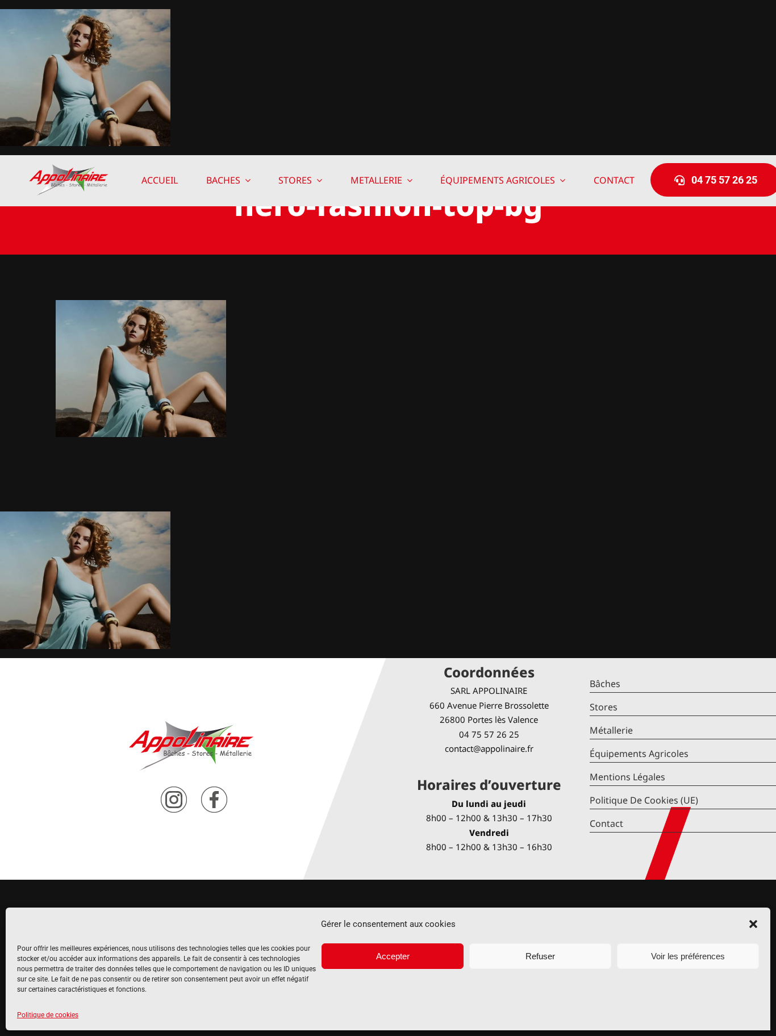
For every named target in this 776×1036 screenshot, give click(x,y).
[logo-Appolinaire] (69, 168)
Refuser (540, 956)
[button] (753, 924)
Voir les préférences (688, 956)
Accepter (393, 956)
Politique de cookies (47, 1015)
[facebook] (214, 790)
